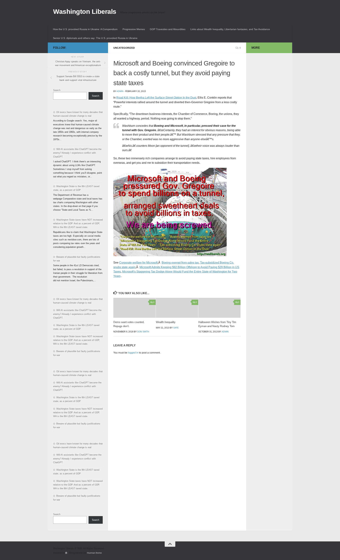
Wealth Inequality (165, 322)
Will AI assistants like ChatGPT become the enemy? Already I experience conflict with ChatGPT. (77, 153)
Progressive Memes (134, 29)
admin (120, 91)
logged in (133, 352)
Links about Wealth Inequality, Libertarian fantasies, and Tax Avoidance (230, 29)
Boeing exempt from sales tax (180, 262)
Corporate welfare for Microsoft (138, 262)
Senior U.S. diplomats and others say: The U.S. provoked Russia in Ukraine (95, 38)
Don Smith (143, 331)
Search (56, 90)
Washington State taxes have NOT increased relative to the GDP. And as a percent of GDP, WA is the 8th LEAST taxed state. (78, 223)
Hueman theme (94, 553)
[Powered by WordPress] (66, 553)
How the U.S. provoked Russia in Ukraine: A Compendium (85, 29)
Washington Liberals (84, 11)
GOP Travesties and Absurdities (167, 29)
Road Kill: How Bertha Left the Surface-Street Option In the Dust (156, 97)
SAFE (176, 328)
